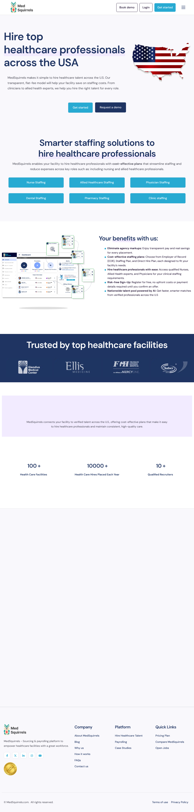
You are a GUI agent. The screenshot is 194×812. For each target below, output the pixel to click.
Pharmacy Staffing (97, 198)
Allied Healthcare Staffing (97, 182)
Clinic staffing (158, 198)
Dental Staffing (36, 198)
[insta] (32, 755)
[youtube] (40, 755)
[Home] (22, 7)
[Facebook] (7, 755)
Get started (80, 107)
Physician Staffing (158, 182)
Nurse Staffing (36, 182)
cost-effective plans (127, 164)
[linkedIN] (23, 755)
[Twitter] (15, 755)
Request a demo (110, 107)
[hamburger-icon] (183, 7)
